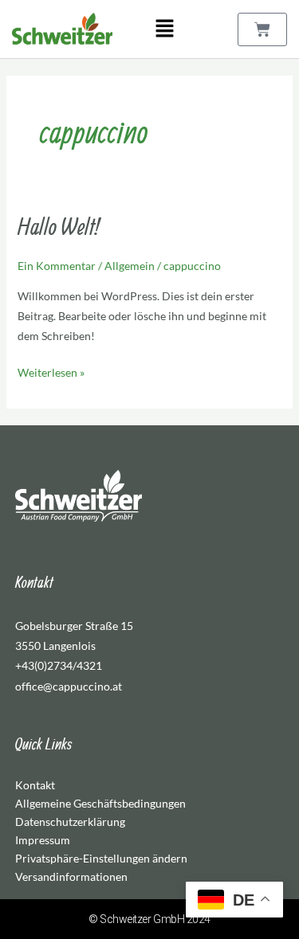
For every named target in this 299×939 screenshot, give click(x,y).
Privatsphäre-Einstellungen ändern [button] (101, 858)
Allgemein (129, 265)
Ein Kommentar (57, 265)
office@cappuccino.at (68, 686)
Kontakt (35, 785)
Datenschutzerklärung (70, 821)
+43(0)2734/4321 (58, 665)
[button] (164, 29)
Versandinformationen (71, 876)
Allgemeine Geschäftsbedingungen (100, 803)
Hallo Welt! (58, 226)
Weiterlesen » (51, 370)
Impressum (42, 840)
